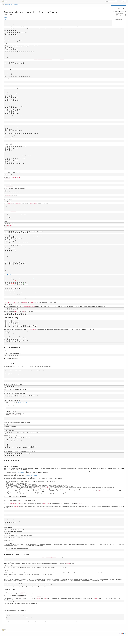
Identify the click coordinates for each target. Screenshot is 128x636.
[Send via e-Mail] (121, 8)
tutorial (9, 463)
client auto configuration (118, 19)
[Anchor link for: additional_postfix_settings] (21, 347)
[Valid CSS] (123, 633)
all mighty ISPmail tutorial (51, 551)
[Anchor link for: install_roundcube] (16, 363)
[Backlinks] (125, 12)
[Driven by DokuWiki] (125, 633)
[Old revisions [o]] (125, 11)
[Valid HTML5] (122, 633)
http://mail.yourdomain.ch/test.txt (12, 43)
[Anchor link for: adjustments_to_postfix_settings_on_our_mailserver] (29, 554)
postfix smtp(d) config (118, 15)
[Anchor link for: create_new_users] (16, 589)
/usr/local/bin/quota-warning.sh (9, 274)
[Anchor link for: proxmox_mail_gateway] (19, 466)
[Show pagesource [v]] (125, 10)
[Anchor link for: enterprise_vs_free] (13, 576)
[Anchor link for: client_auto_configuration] (20, 460)
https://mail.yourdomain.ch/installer (23, 402)
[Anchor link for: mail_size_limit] (11, 350)
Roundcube (16, 367)
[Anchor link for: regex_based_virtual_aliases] (18, 358)
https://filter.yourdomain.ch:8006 (32, 475)
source (5, 17)
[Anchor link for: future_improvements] (15, 540)
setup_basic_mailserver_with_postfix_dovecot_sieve (12, 4)
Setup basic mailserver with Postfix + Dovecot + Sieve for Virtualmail (119, 13)
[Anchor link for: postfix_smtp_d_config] (18, 317)
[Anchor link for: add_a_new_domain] (16, 607)
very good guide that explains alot (9, 19)
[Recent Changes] (119, 8)
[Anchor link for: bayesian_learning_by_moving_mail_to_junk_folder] (22, 542)
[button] (119, 1)
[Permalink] (123, 8)
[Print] (122, 8)
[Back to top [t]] (125, 15)
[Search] (116, 1)
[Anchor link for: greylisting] (9, 570)
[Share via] (118, 8)
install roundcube (117, 18)
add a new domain (117, 23)
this (7, 360)
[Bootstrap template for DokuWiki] (119, 633)
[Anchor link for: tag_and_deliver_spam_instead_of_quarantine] (26, 496)
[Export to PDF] (125, 14)
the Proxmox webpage (20, 472)
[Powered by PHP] (121, 633)
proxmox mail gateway (118, 20)
